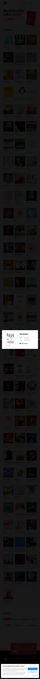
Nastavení (33, 671)
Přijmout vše (32, 668)
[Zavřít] (36, 332)
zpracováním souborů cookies (20, 672)
